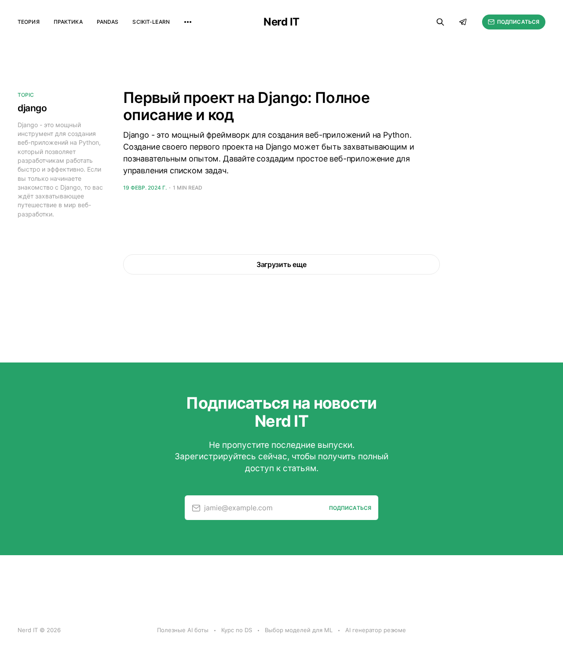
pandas (108, 21)
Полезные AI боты (182, 629)
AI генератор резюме (375, 629)
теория (29, 21)
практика (68, 21)
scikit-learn (150, 21)
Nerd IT (281, 22)
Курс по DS (236, 629)
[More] (187, 22)
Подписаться (518, 21)
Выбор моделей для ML (299, 629)
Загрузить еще (281, 264)
